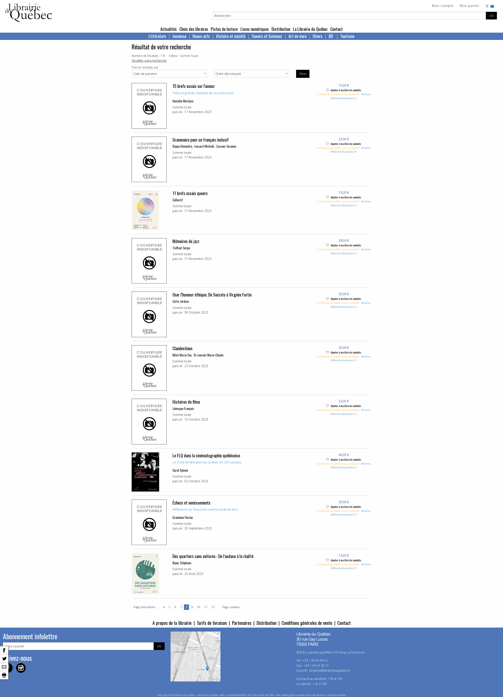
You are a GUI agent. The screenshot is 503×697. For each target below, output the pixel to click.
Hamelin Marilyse (183, 101)
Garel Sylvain (180, 470)
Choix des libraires (193, 29)
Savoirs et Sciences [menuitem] (267, 36)
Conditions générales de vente (307, 622)
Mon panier (470, 6)
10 (198, 607)
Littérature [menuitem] (157, 36)
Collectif (178, 200)
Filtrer (303, 74)
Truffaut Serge (181, 248)
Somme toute (182, 107)
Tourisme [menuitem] (347, 36)
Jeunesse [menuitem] (179, 36)
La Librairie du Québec (310, 29)
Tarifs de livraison (212, 622)
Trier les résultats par (145, 67)
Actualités (168, 29)
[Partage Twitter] (4, 658)
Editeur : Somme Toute (183, 56)
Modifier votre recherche (149, 60)
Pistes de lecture (224, 29)
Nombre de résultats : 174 (148, 56)
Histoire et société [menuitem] (230, 36)
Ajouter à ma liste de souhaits (345, 90)
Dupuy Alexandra (182, 146)
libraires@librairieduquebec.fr (351, 96)
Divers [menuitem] (317, 36)
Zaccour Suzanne (226, 146)
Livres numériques (254, 29)
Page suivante (231, 607)
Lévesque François (183, 408)
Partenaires (241, 622)
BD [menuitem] (331, 36)
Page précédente (144, 607)
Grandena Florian (183, 517)
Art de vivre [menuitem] (297, 36)
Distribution (281, 29)
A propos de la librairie (172, 622)
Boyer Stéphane (182, 563)
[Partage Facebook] (4, 650)
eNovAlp (341, 695)
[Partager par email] (4, 666)
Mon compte (443, 6)
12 (213, 607)
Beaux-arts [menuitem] (201, 36)
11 (205, 607)
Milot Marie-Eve (182, 355)
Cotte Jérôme (181, 301)
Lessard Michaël (204, 146)
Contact (336, 29)
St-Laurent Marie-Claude (208, 355)
